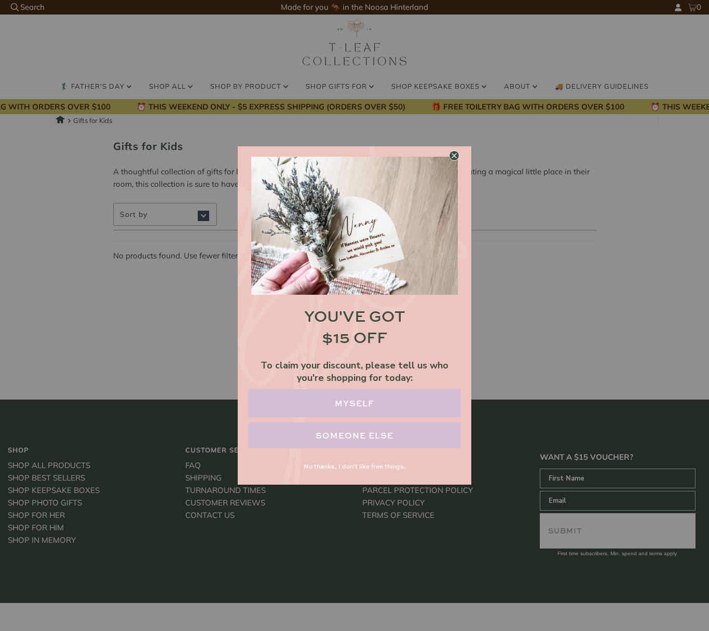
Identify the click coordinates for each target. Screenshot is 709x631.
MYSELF (354, 403)
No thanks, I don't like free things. (354, 466)
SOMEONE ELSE (354, 435)
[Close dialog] (454, 155)
